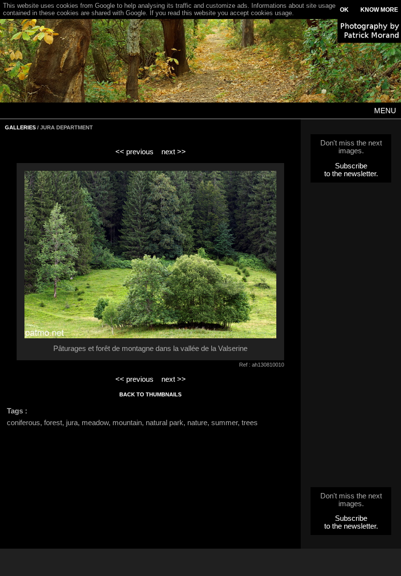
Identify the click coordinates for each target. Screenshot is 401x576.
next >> (173, 152)
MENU (385, 111)
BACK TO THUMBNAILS (150, 394)
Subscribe (351, 166)
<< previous (134, 152)
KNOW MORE (379, 9)
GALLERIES (20, 127)
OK (344, 9)
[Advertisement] (351, 337)
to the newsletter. (351, 174)
